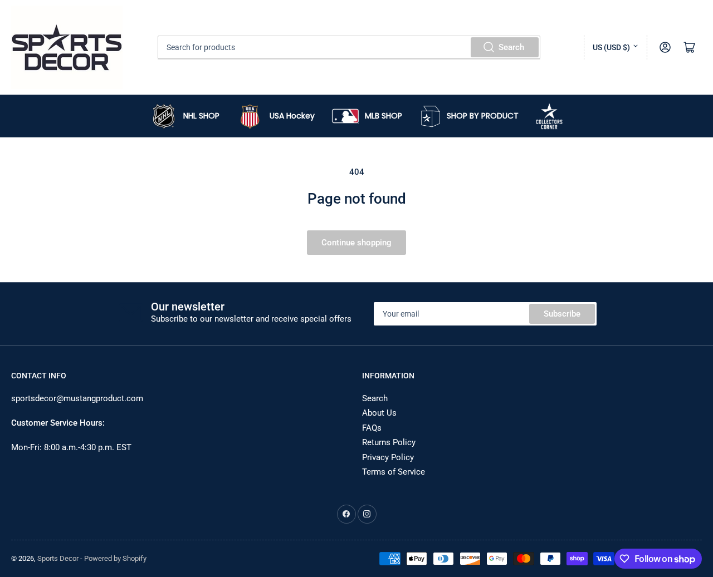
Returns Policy (389, 442)
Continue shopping (356, 243)
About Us (379, 413)
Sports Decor (58, 558)
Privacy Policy (388, 457)
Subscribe (562, 314)
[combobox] (349, 47)
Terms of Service (393, 472)
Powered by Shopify (115, 558)
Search (511, 47)
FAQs (372, 428)
